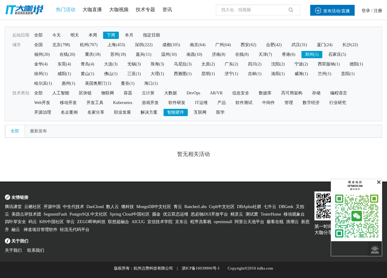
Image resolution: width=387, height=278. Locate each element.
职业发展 (122, 112)
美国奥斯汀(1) (98, 83)
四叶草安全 (15, 222)
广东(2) (231, 64)
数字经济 (311, 102)
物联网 (107, 93)
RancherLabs (195, 206)
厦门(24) (325, 45)
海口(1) (151, 83)
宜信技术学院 (160, 222)
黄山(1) (87, 73)
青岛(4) (87, 64)
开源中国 (52, 206)
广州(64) (223, 45)
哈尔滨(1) (43, 83)
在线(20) (67, 54)
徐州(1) (41, 73)
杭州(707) (89, 45)
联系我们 (35, 250)
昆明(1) (208, 73)
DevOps (193, 93)
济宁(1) (231, 73)
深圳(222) (144, 45)
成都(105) (171, 45)
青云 (178, 206)
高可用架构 (291, 93)
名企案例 (69, 112)
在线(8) (242, 54)
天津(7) (265, 54)
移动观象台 (294, 214)
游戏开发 (150, 102)
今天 (56, 35)
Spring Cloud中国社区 (130, 214)
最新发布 (38, 131)
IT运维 (201, 102)
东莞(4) (64, 64)
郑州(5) (312, 54)
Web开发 (42, 102)
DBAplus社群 (249, 206)
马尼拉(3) (183, 64)
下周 (111, 35)
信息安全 (240, 93)
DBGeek (286, 206)
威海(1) (301, 73)
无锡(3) (134, 64)
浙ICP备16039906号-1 (201, 268)
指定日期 (151, 35)
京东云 (181, 222)
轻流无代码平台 (74, 229)
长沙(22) (350, 45)
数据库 (265, 93)
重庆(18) (93, 54)
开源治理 (42, 112)
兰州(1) (324, 73)
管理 (289, 102)
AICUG (138, 222)
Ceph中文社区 (222, 206)
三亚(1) (134, 73)
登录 (366, 10)
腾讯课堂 (13, 206)
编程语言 (338, 93)
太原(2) (208, 64)
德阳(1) (356, 64)
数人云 (112, 206)
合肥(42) (274, 45)
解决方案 (149, 112)
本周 (93, 35)
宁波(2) (301, 64)
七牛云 (270, 206)
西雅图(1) (183, 73)
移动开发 (68, 102)
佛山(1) (111, 73)
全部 (38, 35)
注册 (378, 10)
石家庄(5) (337, 54)
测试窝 (252, 214)
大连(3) (111, 64)
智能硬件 (175, 112)
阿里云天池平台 (249, 222)
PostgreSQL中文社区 (88, 214)
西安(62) (248, 45)
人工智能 (60, 93)
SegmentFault (55, 214)
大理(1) (157, 73)
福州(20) (42, 54)
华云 (70, 222)
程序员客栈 (200, 222)
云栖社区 (32, 206)
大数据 (170, 93)
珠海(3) (157, 64)
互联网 (200, 112)
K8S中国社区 (51, 222)
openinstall (223, 222)
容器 (128, 93)
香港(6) (288, 54)
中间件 (268, 102)
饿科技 (127, 206)
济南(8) (219, 54)
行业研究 (337, 102)
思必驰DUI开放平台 (209, 214)
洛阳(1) (278, 73)
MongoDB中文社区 (153, 206)
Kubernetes (122, 102)
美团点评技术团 (26, 214)
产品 (221, 102)
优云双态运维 (175, 214)
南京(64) (198, 45)
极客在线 (275, 222)
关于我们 (13, 250)
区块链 (85, 93)
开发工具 (94, 102)
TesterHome (271, 214)
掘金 (156, 214)
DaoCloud (95, 206)
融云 (16, 229)
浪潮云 (292, 222)
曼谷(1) (128, 83)
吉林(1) (255, 73)
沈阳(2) (278, 64)
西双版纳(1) (329, 64)
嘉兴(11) (143, 54)
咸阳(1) (64, 73)
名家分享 (95, 112)
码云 (32, 222)
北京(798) (61, 45)
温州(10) (169, 54)
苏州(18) (118, 54)
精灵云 (236, 214)
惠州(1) (68, 83)
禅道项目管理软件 (40, 229)
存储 (316, 93)
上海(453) (116, 45)
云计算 (148, 93)
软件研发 (176, 102)
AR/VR (216, 93)
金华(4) (41, 64)
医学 (220, 112)
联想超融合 (118, 222)
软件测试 (244, 102)
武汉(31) (299, 45)
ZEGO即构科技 (91, 222)
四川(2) (255, 64)
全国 (38, 45)
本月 (129, 35)
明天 (74, 35)
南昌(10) (194, 54)
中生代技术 (73, 206)
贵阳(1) (348, 73)
